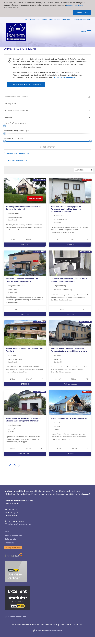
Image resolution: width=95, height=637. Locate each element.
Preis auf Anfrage (70, 384)
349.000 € (70, 454)
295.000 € (25, 384)
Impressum (66, 20)
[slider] (4, 126)
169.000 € (25, 314)
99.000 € (70, 314)
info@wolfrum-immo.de (19, 524)
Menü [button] (83, 31)
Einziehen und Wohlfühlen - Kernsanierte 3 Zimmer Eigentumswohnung (69, 280)
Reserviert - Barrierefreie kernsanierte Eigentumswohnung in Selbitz (22, 280)
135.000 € (70, 244)
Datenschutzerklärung (74, 5)
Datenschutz (54, 20)
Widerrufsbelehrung (38, 20)
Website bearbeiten (16, 617)
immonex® (54, 630)
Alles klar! (82, 13)
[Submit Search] (88, 96)
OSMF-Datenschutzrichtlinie (63, 78)
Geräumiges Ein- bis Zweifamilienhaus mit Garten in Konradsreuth (23, 208)
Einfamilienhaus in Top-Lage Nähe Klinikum (69, 418)
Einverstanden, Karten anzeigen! (26, 84)
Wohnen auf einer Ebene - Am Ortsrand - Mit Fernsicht (24, 350)
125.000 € (25, 244)
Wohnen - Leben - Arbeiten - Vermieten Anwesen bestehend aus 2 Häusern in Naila (69, 350)
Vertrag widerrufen (81, 20)
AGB (25, 20)
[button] (15, 160)
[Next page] (19, 465)
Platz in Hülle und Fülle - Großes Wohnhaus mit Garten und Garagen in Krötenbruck (23, 419)
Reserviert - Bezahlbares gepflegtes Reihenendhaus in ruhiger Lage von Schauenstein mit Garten (66, 209)
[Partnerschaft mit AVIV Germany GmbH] (16, 571)
